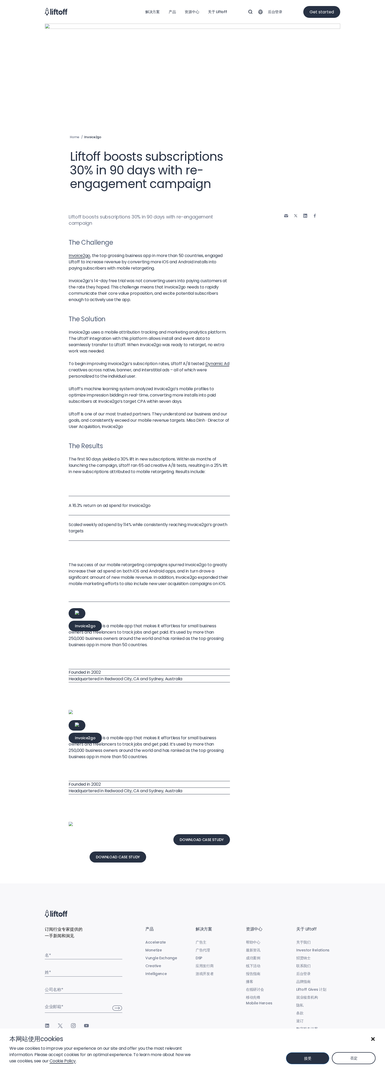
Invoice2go (79, 256)
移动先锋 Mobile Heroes (259, 1000)
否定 (353, 1058)
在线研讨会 (255, 989)
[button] (373, 1039)
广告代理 (203, 950)
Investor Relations (312, 950)
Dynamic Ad (217, 364)
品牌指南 (303, 981)
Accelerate (155, 942)
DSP (199, 958)
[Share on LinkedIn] (305, 216)
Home (74, 137)
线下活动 (253, 965)
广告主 (201, 942)
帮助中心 (253, 942)
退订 (299, 1021)
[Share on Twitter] (295, 215)
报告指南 (253, 973)
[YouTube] (86, 1025)
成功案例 (253, 958)
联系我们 (303, 965)
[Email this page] (286, 216)
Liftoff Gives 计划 (311, 989)
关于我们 (303, 942)
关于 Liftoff (217, 11)
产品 (172, 11)
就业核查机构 (307, 997)
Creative (153, 965)
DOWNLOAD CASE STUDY (202, 839)
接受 (307, 1058)
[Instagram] (73, 1025)
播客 (249, 981)
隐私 (299, 1005)
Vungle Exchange (161, 958)
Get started (322, 12)
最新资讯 (253, 950)
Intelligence (156, 973)
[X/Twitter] (60, 1025)
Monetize (153, 950)
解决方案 (152, 11)
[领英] (47, 1025)
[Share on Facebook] (314, 216)
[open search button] (250, 12)
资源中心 (192, 11)
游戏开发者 (205, 973)
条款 (299, 1013)
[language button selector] (260, 12)
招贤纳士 (303, 958)
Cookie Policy (63, 1061)
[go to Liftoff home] (56, 12)
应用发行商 (205, 965)
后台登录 (275, 11)
